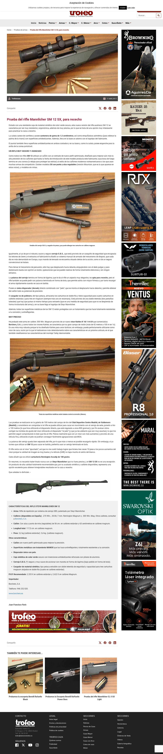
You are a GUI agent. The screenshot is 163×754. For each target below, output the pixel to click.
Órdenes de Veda (124, 736)
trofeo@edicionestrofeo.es (23, 736)
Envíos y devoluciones (57, 723)
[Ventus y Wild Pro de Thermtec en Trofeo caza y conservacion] (138, 313)
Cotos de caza (88, 744)
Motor (85, 748)
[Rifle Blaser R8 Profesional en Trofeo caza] (138, 384)
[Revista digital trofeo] (62, 621)
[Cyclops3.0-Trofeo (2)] (138, 595)
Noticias (42, 23)
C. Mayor (73, 23)
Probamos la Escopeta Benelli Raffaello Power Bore (62, 697)
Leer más (131, 8)
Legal (119, 732)
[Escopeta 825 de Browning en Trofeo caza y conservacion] (138, 64)
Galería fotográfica (124, 744)
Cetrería (120, 728)
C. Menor (85, 23)
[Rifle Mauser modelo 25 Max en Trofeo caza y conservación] (138, 117)
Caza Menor (88, 737)
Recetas (120, 747)
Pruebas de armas (20, 30)
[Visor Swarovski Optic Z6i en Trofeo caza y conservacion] (138, 525)
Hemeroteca (122, 724)
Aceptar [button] (122, 8)
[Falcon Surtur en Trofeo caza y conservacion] (138, 260)
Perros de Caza (89, 726)
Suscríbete (116, 23)
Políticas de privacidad (57, 727)
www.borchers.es (16, 593)
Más (127, 23)
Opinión (120, 720)
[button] (56, 23)
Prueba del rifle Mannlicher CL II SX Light (99, 697)
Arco (96, 23)
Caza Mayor (87, 734)
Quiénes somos (55, 740)
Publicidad (53, 744)
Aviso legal (53, 719)
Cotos (105, 23)
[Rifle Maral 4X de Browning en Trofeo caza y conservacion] (138, 454)
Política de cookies (56, 730)
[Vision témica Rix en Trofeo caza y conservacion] (138, 207)
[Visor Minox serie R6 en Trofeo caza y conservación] (138, 153)
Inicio (33, 23)
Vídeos (120, 740)
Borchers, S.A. (21, 519)
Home (9, 30)
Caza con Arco (88, 741)
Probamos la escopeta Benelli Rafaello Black (25, 697)
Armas (62, 23)
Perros (52, 23)
